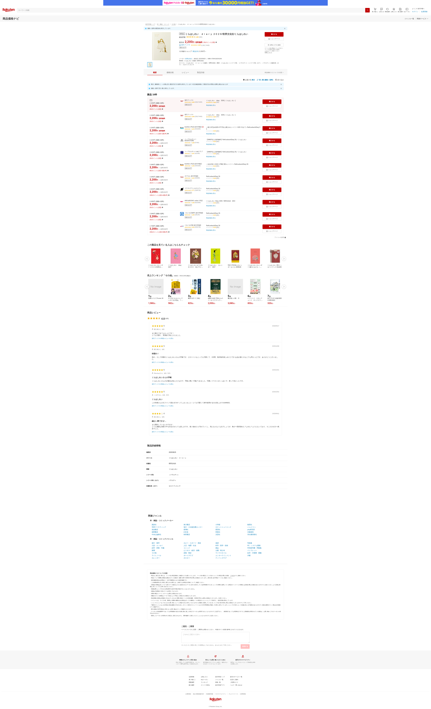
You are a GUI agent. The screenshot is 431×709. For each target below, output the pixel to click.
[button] (381, 10)
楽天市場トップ (150, 24)
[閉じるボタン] (285, 28)
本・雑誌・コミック (163, 24)
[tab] (155, 72)
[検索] (367, 10)
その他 (174, 24)
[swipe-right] (284, 259)
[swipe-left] (147, 259)
